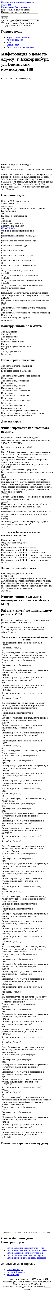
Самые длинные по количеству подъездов (26, 1258)
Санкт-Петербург (15, 1269)
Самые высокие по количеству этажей (25, 1253)
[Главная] (6, 5)
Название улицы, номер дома (15, 12)
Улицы (10, 42)
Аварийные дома (15, 40)
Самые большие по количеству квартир (25, 1248)
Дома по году (13, 45)
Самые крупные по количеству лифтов (25, 1255)
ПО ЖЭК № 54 (8, 228)
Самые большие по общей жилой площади (27, 1250)
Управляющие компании (18, 37)
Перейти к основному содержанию (17, 2)
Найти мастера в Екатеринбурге (16, 164)
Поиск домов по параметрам (20, 47)
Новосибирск (13, 1274)
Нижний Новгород (16, 1272)
